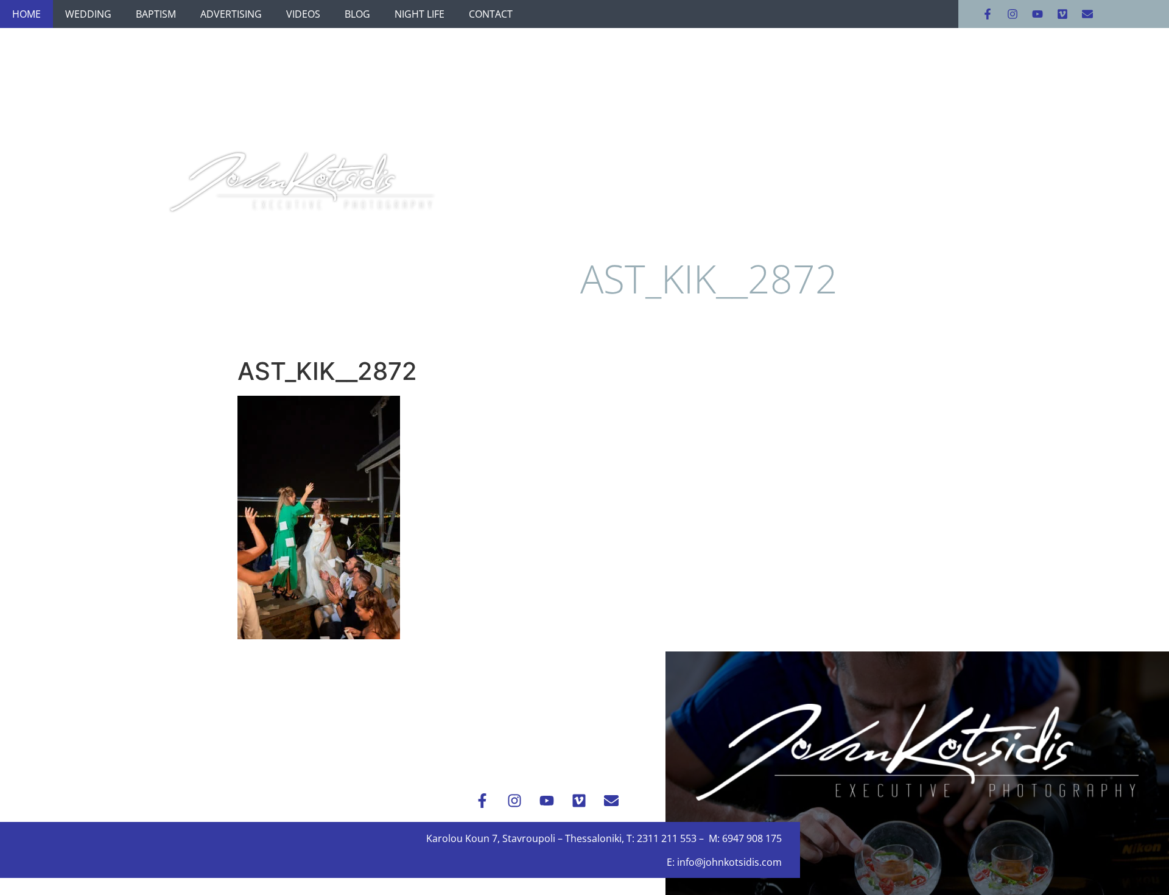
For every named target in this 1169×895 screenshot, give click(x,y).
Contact (491, 14)
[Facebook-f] (988, 14)
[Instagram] (1012, 14)
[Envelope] (1087, 14)
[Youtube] (1037, 14)
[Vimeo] (1062, 14)
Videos (303, 14)
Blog (357, 14)
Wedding (88, 14)
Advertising (231, 14)
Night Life (419, 14)
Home (26, 14)
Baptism (156, 14)
